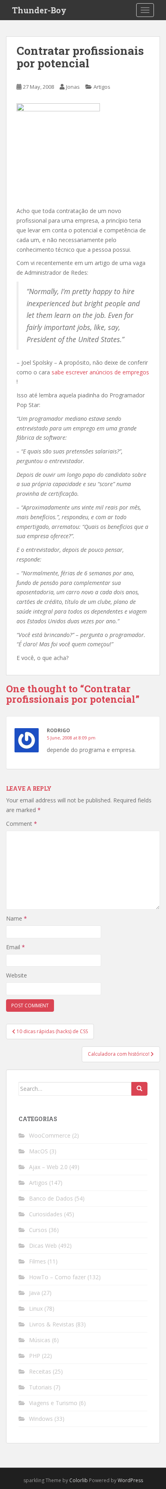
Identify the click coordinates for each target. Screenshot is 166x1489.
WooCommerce (50, 1135)
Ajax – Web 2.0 (48, 1167)
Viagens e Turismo (53, 1403)
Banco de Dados (51, 1198)
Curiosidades (45, 1214)
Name (16, 918)
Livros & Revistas (51, 1324)
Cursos (38, 1230)
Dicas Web (43, 1245)
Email (15, 947)
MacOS (38, 1151)
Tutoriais (40, 1387)
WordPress (130, 1480)
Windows (41, 1418)
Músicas (39, 1340)
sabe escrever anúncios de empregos (100, 372)
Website (16, 975)
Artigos (101, 86)
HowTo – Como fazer (57, 1277)
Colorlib (78, 1480)
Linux (36, 1308)
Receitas (40, 1371)
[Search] (139, 1089)
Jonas (73, 86)
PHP (34, 1356)
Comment (21, 823)
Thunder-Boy (39, 10)
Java (34, 1293)
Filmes (37, 1261)
